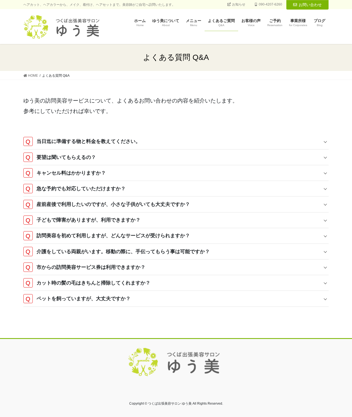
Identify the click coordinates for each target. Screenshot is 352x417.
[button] (176, 141)
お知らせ (238, 4)
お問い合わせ (310, 4)
